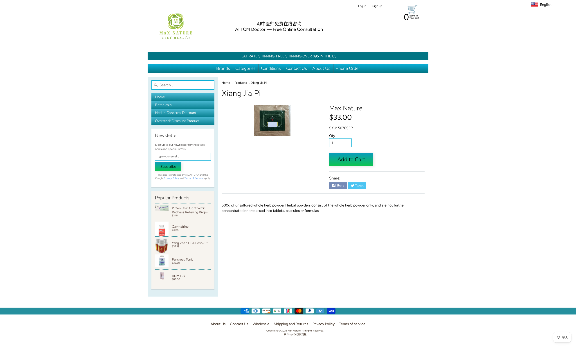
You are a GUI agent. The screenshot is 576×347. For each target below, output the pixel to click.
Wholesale (261, 324)
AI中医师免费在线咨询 (279, 24)
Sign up (377, 6)
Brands (223, 68)
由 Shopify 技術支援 (295, 334)
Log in (362, 6)
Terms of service (352, 324)
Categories (245, 68)
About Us (321, 68)
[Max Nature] (176, 26)
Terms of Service (193, 178)
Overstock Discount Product (177, 120)
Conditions (271, 68)
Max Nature (345, 108)
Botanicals (163, 104)
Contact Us (296, 68)
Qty (332, 136)
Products (240, 82)
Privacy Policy (171, 178)
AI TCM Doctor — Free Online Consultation (279, 29)
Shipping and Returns (291, 324)
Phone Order (348, 68)
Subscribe (168, 166)
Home (160, 97)
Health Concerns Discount (175, 112)
